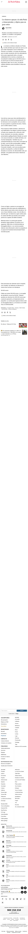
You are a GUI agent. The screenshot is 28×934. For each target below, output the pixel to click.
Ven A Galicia (18, 786)
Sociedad (3, 786)
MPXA (11, 920)
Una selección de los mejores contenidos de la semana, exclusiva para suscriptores (15, 836)
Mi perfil (3, 731)
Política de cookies (18, 931)
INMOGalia (3, 754)
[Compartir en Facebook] (8, 40)
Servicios (3, 750)
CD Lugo (3, 812)
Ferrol (16, 731)
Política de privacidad (10, 931)
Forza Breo (3, 816)
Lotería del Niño (4, 309)
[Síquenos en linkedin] (13, 899)
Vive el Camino (18, 790)
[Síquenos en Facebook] (2, 899)
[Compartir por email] (6, 40)
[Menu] (2, 2)
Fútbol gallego (4, 818)
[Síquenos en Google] (2, 902)
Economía (3, 775)
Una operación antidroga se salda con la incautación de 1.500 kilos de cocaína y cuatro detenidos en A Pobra (11, 332)
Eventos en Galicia (5, 756)
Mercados (17, 798)
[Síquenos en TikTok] (20, 899)
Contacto (3, 758)
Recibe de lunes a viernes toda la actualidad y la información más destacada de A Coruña (15, 861)
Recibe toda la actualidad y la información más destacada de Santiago (15, 871)
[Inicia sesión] (26, 2)
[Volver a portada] (14, 2)
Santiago (17, 742)
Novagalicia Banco (10, 307)
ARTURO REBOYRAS (4, 335)
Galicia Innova (18, 794)
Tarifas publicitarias (5, 748)
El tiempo (3, 800)
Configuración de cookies (16, 932)
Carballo (17, 727)
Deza (16, 729)
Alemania (17, 307)
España (3, 777)
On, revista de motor (19, 806)
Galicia (2, 773)
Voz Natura (17, 919)
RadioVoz (4, 919)
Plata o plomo (18, 783)
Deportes (3, 783)
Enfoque (17, 788)
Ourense (17, 738)
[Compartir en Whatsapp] (3, 40)
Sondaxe (8, 919)
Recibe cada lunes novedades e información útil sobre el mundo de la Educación (16, 841)
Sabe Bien (17, 773)
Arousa (16, 723)
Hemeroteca (4, 724)
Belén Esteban (22, 307)
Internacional (4, 779)
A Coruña (17, 719)
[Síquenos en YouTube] (17, 899)
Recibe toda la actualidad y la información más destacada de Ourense (15, 880)
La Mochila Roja (19, 792)
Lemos (16, 733)
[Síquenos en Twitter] (6, 899)
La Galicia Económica (6, 798)
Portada (3, 771)
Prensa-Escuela (22, 919)
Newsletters (3, 733)
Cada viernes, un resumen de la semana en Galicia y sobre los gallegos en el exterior (16, 856)
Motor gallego (4, 820)
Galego (16, 713)
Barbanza (17, 725)
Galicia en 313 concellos (20, 746)
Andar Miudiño (4, 814)
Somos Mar (3, 794)
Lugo (16, 736)
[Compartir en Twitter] (11, 40)
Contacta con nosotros (6, 743)
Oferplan (3, 752)
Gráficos (3, 790)
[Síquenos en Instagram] (9, 899)
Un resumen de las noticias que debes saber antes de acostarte (16, 831)
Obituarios (3, 796)
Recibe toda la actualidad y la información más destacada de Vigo (15, 876)
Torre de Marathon (5, 806)
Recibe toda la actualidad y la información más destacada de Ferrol (15, 865)
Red (16, 781)
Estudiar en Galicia (19, 777)
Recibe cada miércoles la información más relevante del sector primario (16, 846)
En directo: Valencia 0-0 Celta (8, 324)
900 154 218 (14, 910)
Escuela (17, 804)
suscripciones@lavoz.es (14, 913)
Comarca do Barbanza (12, 309)
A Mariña (17, 721)
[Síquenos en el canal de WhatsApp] (24, 899)
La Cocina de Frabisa (20, 779)
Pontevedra (17, 740)
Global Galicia (18, 775)
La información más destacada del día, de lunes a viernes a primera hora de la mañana (15, 827)
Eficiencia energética (6, 763)
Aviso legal (3, 931)
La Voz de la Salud (19, 771)
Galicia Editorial (15, 920)
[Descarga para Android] (25, 888)
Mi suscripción (4, 719)
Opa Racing (4, 810)
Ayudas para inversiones (6, 765)
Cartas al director (5, 740)
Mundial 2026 (4, 803)
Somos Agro (4, 792)
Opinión (3, 781)
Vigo (16, 744)
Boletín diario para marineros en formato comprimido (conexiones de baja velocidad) (14, 851)
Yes (16, 802)
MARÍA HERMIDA (8, 27)
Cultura (2, 788)
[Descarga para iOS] (22, 888)
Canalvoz (12, 919)
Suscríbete (3, 726)
